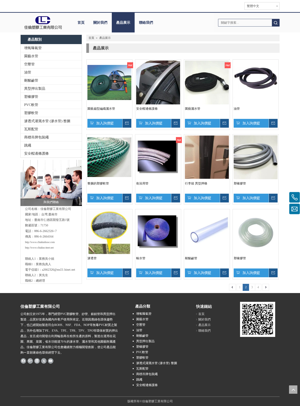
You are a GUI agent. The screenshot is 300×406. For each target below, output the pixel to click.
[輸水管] (158, 231)
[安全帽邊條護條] (158, 93)
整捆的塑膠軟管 (98, 183)
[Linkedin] (37, 361)
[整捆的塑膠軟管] (109, 157)
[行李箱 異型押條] (207, 157)
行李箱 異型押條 (196, 183)
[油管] (256, 82)
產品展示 (123, 22)
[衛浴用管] (158, 157)
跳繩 (27, 145)
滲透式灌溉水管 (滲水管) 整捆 (47, 121)
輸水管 (140, 258)
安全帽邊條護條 (36, 153)
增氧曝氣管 (33, 48)
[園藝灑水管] (207, 82)
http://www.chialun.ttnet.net (39, 247)
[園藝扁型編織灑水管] (109, 82)
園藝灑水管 (192, 108)
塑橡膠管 (31, 96)
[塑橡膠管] (256, 157)
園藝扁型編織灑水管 (101, 108)
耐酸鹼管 (31, 80)
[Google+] (30, 361)
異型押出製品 (34, 88)
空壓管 (29, 64)
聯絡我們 (146, 22)
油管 (27, 72)
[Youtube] (50, 361)
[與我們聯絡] (51, 183)
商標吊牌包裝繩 (36, 137)
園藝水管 (31, 56)
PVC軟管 (31, 105)
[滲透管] (109, 242)
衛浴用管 (142, 183)
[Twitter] (44, 361)
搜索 (275, 22)
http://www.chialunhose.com (40, 242)
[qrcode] (257, 319)
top (293, 389)
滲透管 (92, 258)
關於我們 (100, 22)
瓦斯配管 (31, 129)
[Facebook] (23, 361)
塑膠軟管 (31, 113)
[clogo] (42, 22)
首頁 (81, 22)
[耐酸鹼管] (207, 231)
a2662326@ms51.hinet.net (58, 269)
